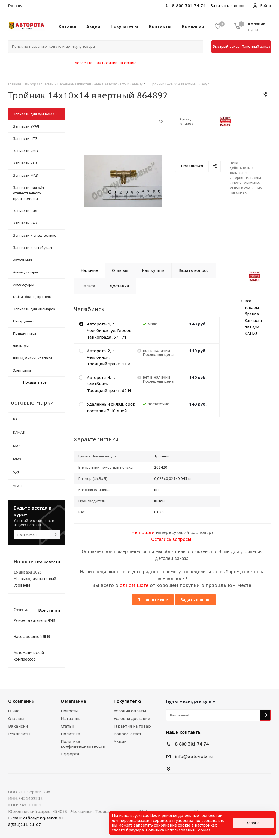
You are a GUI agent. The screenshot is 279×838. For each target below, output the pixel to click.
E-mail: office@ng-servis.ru (35, 818)
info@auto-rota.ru (194, 756)
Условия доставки (132, 718)
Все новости (47, 562)
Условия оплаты (130, 710)
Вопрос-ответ (127, 733)
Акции (120, 741)
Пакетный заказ (256, 46)
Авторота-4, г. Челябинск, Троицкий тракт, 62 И (109, 384)
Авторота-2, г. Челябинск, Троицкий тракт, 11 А (109, 357)
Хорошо (253, 823)
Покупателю (127, 701)
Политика (70, 733)
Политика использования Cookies (178, 830)
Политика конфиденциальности (83, 744)
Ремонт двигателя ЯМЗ (34, 620)
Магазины (71, 718)
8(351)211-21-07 (24, 824)
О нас (13, 710)
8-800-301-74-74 (191, 744)
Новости (69, 710)
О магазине (73, 701)
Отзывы (16, 718)
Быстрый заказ (226, 46)
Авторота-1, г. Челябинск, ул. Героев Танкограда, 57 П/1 (109, 330)
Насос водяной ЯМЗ (32, 636)
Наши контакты (184, 732)
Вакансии (18, 726)
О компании (21, 701)
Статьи (67, 726)
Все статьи (49, 610)
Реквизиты (19, 733)
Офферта (70, 753)
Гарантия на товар (132, 726)
